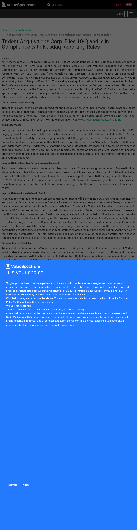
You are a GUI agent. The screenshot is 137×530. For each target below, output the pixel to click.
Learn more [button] (67, 324)
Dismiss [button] (12, 485)
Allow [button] (26, 485)
